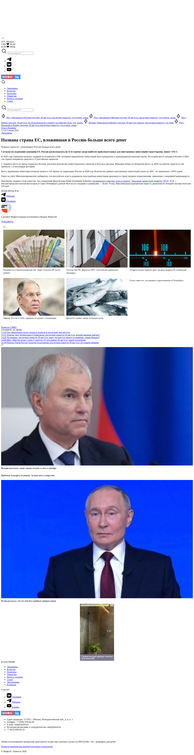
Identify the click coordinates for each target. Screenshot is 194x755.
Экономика (6, 133)
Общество (12, 674)
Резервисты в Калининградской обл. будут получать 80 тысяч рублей (31, 271)
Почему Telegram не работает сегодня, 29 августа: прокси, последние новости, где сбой (131, 123)
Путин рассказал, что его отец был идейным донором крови (28, 601)
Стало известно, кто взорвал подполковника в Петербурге (156, 280)
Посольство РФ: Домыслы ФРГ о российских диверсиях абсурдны (92, 271)
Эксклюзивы (13, 682)
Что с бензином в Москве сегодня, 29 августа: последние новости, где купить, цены (134, 117)
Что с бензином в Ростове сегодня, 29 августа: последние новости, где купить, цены (47, 117)
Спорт (10, 679)
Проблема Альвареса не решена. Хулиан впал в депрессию (28, 475)
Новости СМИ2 (8, 327)
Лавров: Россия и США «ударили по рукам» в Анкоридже (29, 318)
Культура (11, 669)
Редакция (11, 685)
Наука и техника (15, 677)
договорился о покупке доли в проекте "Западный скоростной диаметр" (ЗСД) (130, 181)
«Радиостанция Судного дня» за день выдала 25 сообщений (158, 270)
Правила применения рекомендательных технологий (27, 746)
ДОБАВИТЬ (7, 221)
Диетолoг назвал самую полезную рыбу (84, 318)
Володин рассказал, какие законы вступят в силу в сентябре (28, 468)
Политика (11, 672)
